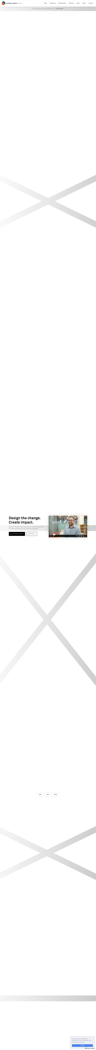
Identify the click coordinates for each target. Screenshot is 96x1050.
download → (31, 533)
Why (40, 794)
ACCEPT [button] (82, 1045)
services (71, 3)
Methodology (62, 3)
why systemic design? (17, 533)
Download (53, 3)
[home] (22, 3)
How (48, 794)
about (84, 3)
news (78, 3)
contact (91, 3)
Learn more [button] (82, 1042)
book (45, 3)
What (55, 794)
